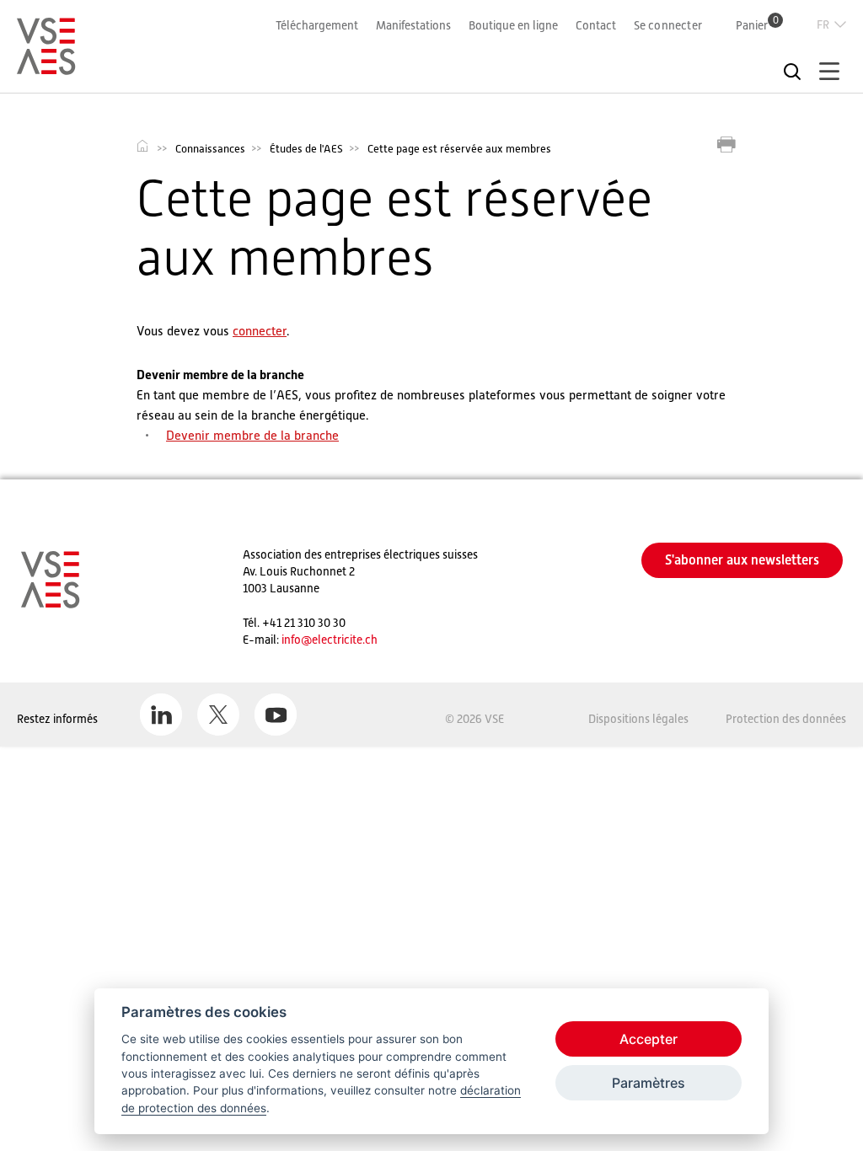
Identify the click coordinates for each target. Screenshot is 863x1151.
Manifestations (413, 25)
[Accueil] (46, 67)
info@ (296, 639)
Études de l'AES (306, 148)
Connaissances (210, 148)
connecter (260, 331)
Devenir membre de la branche (252, 435)
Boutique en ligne (513, 25)
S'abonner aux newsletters (742, 560)
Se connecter (668, 25)
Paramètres (648, 1082)
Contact (596, 25)
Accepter (648, 1039)
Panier (757, 25)
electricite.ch (345, 639)
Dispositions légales (638, 718)
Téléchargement (317, 25)
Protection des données (786, 718)
